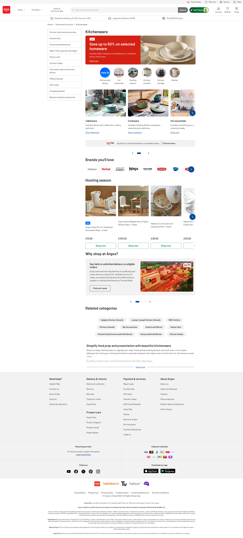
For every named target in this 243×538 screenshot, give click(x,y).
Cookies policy (122, 492)
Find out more (100, 288)
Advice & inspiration (58, 404)
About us (164, 384)
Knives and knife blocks (60, 44)
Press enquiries (167, 399)
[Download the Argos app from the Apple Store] (151, 472)
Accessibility (79, 492)
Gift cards (127, 394)
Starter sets (55, 57)
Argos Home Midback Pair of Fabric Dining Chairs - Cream (133, 223)
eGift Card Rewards (132, 404)
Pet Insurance (129, 424)
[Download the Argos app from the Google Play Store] (167, 472)
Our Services (129, 389)
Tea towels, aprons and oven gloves (62, 71)
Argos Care (91, 417)
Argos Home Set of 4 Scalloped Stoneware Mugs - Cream (99, 228)
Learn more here (83, 454)
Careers (164, 394)
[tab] (139, 153)
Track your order (93, 399)
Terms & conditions (160, 492)
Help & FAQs (54, 384)
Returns (90, 389)
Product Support (93, 422)
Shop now (101, 245)
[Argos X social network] (83, 471)
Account (53, 399)
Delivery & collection (95, 384)
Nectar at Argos (130, 419)
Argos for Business (168, 389)
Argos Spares (92, 432)
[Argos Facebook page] (76, 471)
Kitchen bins (55, 38)
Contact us (54, 389)
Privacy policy (107, 492)
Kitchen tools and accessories (63, 32)
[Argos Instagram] (98, 471)
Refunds (90, 394)
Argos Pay (127, 409)
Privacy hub (93, 492)
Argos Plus (91, 404)
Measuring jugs (56, 78)
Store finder (54, 394)
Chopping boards (57, 91)
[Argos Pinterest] (91, 471)
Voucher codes (130, 399)
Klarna (126, 414)
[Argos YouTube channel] (69, 471)
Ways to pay (128, 384)
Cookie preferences (140, 492)
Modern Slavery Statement (172, 404)
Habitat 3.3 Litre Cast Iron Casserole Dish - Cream (162, 225)
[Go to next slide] (148, 153)
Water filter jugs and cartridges (63, 51)
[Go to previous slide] (132, 153)
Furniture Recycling (132, 429)
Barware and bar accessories (62, 97)
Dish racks (54, 85)
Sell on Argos (166, 409)
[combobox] (124, 10)
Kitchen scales (56, 63)
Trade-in (127, 434)
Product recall (92, 427)
